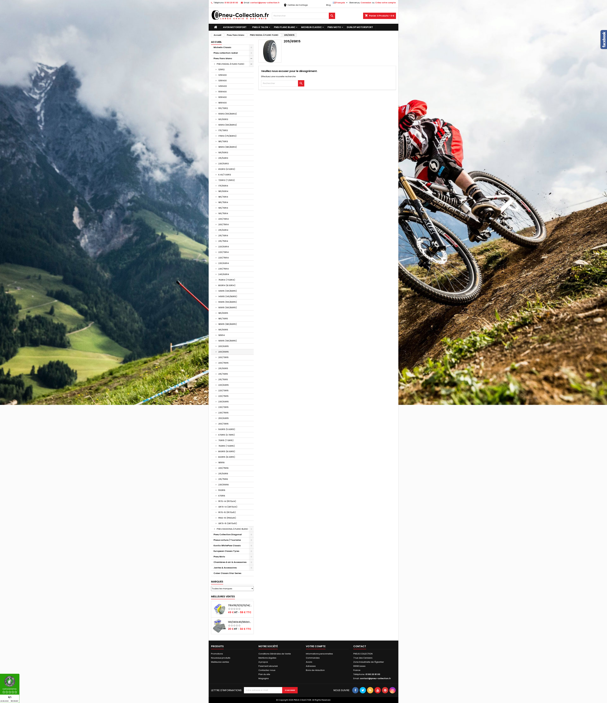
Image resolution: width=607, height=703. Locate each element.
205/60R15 (223, 346)
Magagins (263, 678)
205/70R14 (223, 218)
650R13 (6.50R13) (226, 169)
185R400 (222, 102)
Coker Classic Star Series (227, 573)
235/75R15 (223, 412)
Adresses (311, 666)
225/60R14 (223, 246)
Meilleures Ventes (223, 596)
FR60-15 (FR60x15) (227, 517)
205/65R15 (223, 351)
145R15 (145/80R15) (227, 296)
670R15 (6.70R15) (226, 434)
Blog (328, 5)
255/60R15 (223, 418)
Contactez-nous (266, 670)
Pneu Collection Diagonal (228, 534)
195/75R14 (223, 213)
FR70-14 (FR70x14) (227, 501)
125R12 (221, 69)
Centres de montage (295, 5)
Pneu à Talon (260, 27)
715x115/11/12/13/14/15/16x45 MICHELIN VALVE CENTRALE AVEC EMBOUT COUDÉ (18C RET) (240, 605)
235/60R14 (223, 263)
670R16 (221, 495)
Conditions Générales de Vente (274, 653)
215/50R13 (223, 158)
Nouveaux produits (220, 657)
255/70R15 (223, 423)
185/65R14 (223, 191)
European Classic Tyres (226, 551)
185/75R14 (223, 202)
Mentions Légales (267, 657)
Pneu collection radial (226, 52)
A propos (263, 661)
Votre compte (315, 646)
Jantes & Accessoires (225, 567)
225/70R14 (223, 252)
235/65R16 (223, 484)
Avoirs (309, 661)
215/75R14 (223, 241)
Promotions (217, 653)
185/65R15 (223, 313)
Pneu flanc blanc (284, 27)
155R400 (222, 91)
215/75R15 (223, 379)
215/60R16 (223, 473)
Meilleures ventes (220, 661)
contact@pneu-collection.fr (264, 2)
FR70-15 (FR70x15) (227, 512)
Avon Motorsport (234, 27)
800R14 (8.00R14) (226, 285)
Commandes (313, 657)
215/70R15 (223, 373)
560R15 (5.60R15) (226, 429)
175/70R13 (223, 130)
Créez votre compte (385, 2)
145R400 (222, 86)
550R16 (221, 490)
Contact (359, 646)
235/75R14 (223, 268)
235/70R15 (223, 407)
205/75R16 (223, 468)
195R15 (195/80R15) (227, 340)
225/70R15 (223, 390)
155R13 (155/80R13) (227, 113)
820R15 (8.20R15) (226, 456)
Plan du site (264, 674)
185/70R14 (223, 196)
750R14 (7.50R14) (226, 279)
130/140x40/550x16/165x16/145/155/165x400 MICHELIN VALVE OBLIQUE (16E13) (240, 622)
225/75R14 (223, 257)
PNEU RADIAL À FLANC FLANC (230, 63)
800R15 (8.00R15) (226, 451)
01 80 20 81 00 (231, 2)
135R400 (222, 80)
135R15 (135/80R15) (227, 290)
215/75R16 (223, 479)
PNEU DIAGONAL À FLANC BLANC (232, 528)
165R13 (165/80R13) (227, 124)
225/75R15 (223, 396)
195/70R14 (223, 207)
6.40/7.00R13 (224, 174)
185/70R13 (223, 141)
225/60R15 (223, 385)
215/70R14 (223, 235)
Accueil (216, 42)
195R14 (221, 335)
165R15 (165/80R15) (227, 307)
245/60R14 (223, 274)
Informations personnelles (319, 653)
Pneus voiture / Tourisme (227, 540)
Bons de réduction (315, 670)
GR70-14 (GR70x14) (227, 506)
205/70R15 (223, 357)
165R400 (222, 97)
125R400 (222, 75)
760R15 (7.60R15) (226, 445)
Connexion (366, 2)
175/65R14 (223, 185)
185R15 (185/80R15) (227, 324)
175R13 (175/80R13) (227, 135)
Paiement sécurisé (268, 666)
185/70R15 (223, 318)
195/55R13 (223, 152)
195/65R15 (223, 329)
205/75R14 (223, 224)
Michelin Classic (311, 27)
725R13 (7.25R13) (226, 180)
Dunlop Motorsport (360, 27)
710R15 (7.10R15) (225, 440)
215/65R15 (223, 368)
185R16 (221, 462)
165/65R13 (223, 119)
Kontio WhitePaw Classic (227, 545)
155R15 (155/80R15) (227, 301)
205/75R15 (223, 362)
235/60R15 (223, 401)
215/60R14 (223, 230)
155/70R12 (223, 108)
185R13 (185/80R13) (227, 147)
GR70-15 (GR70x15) (227, 523)
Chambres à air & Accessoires (230, 562)
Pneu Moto (334, 27)
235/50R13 (223, 163)
